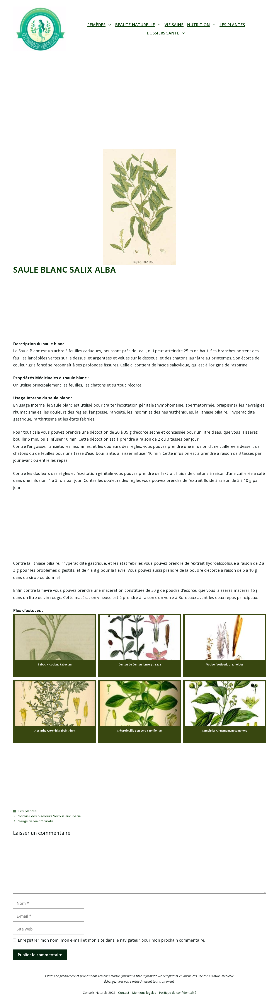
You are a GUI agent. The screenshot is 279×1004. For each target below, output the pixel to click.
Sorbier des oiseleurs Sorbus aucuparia (49, 816)
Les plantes (232, 24)
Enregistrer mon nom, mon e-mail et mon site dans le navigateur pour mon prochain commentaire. (111, 940)
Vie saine (174, 24)
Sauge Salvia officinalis (35, 821)
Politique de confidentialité (177, 992)
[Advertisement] (139, 90)
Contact (123, 992)
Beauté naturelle (135, 24)
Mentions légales (144, 992)
